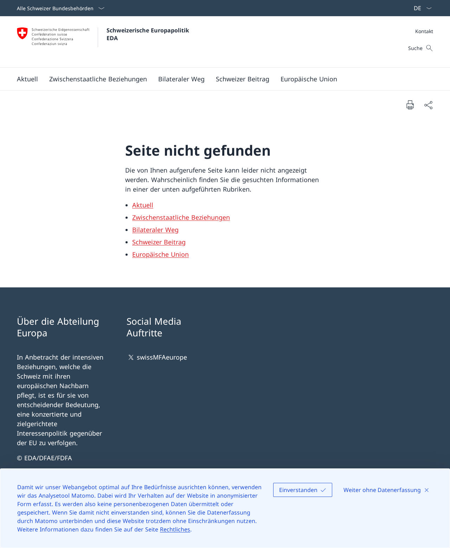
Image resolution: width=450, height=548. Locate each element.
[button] (27, 79)
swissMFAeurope (162, 357)
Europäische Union (160, 254)
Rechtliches (175, 529)
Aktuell (142, 205)
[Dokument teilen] (428, 104)
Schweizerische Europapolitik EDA (149, 34)
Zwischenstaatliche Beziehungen (181, 217)
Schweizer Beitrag (159, 242)
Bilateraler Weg (155, 229)
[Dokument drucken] (410, 104)
